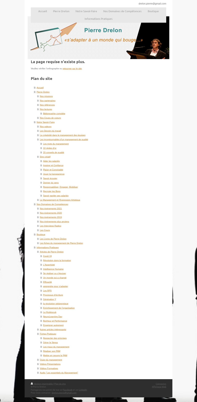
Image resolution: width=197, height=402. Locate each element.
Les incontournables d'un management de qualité (64, 139)
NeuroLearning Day (52, 316)
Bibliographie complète (54, 113)
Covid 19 (47, 256)
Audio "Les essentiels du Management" (59, 372)
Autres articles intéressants (53, 329)
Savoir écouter (50, 178)
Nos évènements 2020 (51, 213)
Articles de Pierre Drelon (52, 252)
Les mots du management (56, 144)
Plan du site (60, 383)
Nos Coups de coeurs (50, 118)
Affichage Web (159, 386)
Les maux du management (56, 347)
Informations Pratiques (48, 247)
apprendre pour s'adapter (55, 286)
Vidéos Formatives (49, 368)
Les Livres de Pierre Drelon (53, 239)
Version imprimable (43, 383)
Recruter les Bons (51, 191)
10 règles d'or (49, 148)
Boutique (41, 234)
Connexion (161, 383)
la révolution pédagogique (55, 303)
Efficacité (47, 282)
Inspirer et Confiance (53, 165)
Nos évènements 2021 (51, 208)
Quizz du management (51, 359)
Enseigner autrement (53, 325)
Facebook (67, 389)
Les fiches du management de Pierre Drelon (61, 243)
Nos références (47, 105)
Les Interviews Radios (50, 226)
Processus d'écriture (53, 295)
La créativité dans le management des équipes (62, 135)
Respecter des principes (55, 338)
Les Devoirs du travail (50, 131)
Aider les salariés (51, 161)
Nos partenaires (47, 100)
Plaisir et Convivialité (53, 169)
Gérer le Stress (50, 342)
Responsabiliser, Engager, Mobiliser (60, 187)
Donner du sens (51, 182)
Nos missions (46, 96)
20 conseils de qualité (53, 152)
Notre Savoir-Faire (46, 122)
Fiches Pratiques (48, 334)
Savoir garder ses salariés (55, 195)
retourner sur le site (72, 68)
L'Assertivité (49, 264)
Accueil (40, 87)
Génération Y (49, 299)
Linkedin (83, 389)
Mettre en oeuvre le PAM (55, 355)
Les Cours (45, 230)
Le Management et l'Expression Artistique (60, 200)
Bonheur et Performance (55, 321)
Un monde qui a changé (54, 277)
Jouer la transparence (53, 174)
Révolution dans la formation (57, 260)
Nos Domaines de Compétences (52, 204)
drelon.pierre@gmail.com (152, 3)
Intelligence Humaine (53, 269)
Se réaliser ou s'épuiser (54, 273)
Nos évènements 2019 (51, 217)
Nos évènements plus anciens (54, 221)
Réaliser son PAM (51, 351)
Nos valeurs (45, 126)
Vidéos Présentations (50, 364)
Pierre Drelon (43, 92)
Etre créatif (45, 156)
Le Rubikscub (49, 312)
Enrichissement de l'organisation (59, 308)
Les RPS (47, 290)
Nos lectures (46, 109)
